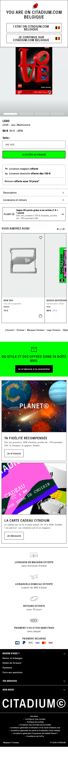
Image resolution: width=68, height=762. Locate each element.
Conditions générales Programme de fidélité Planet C (35, 733)
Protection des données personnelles (35, 725)
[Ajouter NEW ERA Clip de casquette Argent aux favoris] (40, 237)
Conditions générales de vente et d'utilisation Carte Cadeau (35, 730)
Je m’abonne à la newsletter (34, 368)
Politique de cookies (35, 722)
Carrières (34, 716)
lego (6, 121)
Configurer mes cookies (35, 719)
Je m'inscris (14, 453)
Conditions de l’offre (35, 736)
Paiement (7, 667)
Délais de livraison (12, 662)
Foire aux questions (12, 672)
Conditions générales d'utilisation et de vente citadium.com (35, 727)
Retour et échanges (12, 658)
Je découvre (14, 535)
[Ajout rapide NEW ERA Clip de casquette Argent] (23, 315)
